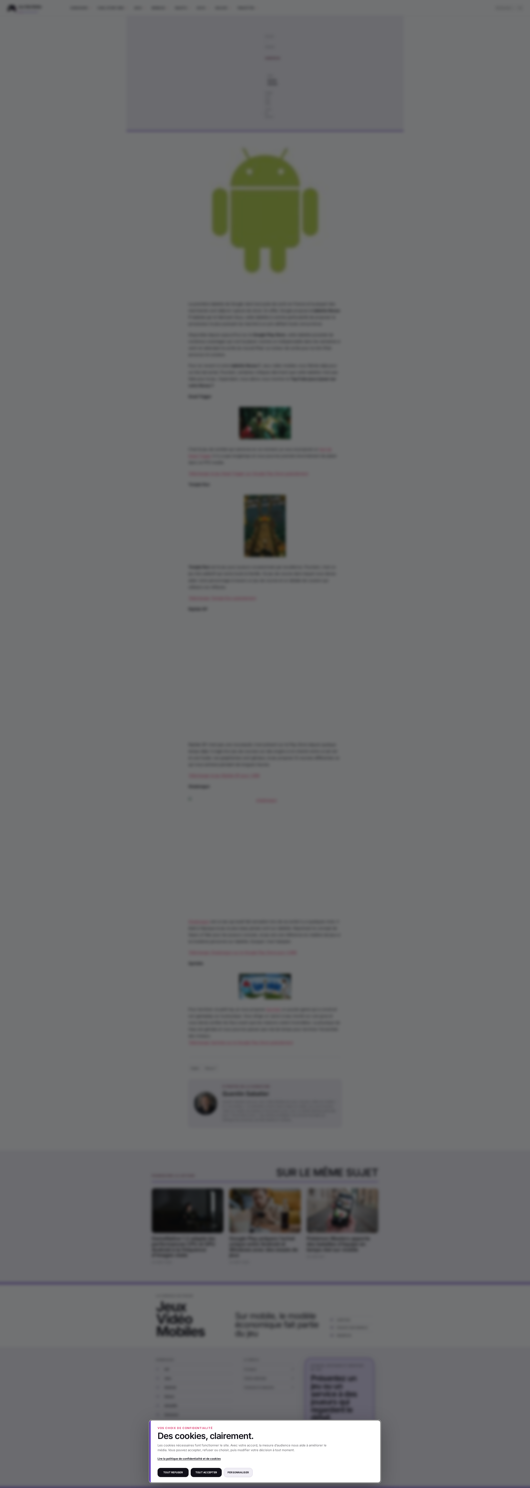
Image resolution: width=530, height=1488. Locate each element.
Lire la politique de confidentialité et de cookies (189, 1458)
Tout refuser (173, 1472)
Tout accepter (206, 1472)
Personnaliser (238, 1472)
